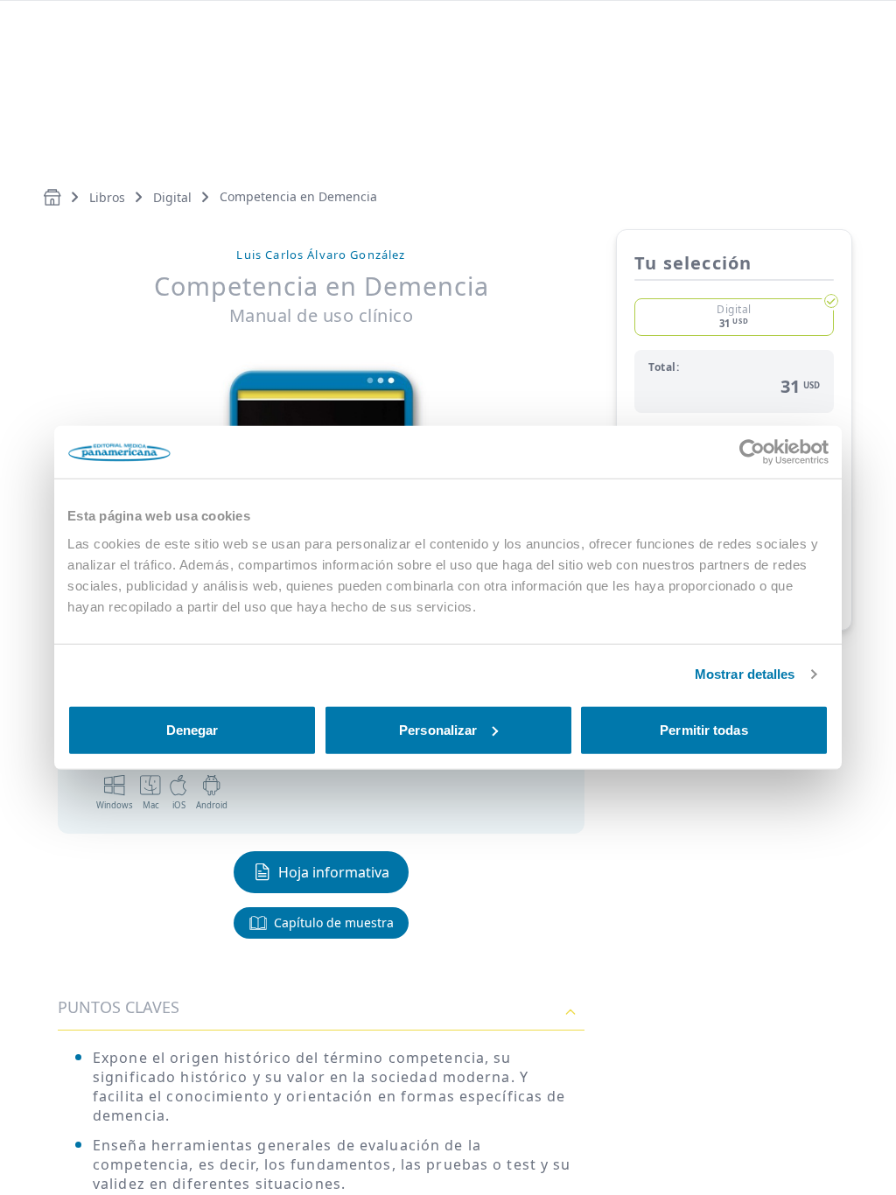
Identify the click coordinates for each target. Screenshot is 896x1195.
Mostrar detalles (745, 674)
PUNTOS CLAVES (118, 1006)
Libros (107, 197)
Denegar (192, 729)
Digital (172, 197)
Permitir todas (703, 729)
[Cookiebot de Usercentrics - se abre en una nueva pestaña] (752, 452)
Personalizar (438, 729)
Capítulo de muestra (334, 922)
